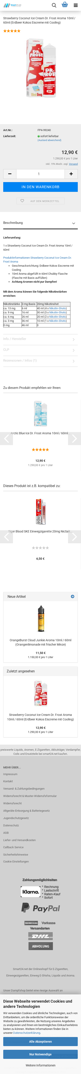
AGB (6, 832)
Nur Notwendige (40, 1054)
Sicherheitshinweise (15, 854)
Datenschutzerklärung (26, 1032)
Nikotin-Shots (57, 308)
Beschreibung (13, 223)
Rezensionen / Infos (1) (20, 360)
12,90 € (41, 727)
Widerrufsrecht (12, 803)
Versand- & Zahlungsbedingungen (23, 788)
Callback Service (13, 847)
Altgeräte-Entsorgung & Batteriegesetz (26, 810)
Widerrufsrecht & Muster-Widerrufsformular (30, 796)
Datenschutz (11, 825)
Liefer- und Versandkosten (19, 840)
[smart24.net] (11, 5)
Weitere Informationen (41, 1065)
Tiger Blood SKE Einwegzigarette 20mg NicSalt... (40, 531)
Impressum (10, 774)
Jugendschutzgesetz (16, 818)
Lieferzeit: (9, 136)
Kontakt (8, 781)
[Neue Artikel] (72, 596)
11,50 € (41, 653)
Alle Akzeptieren (40, 1041)
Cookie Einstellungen (16, 861)
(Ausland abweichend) (49, 140)
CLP (6, 350)
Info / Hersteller (14, 339)
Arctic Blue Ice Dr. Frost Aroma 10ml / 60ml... (40, 433)
